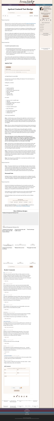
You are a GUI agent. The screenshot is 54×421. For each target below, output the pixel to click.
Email (30, 202)
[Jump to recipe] (7, 16)
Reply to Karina (6, 292)
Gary (4, 272)
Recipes (10, 4)
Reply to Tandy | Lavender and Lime (9, 327)
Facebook (16, 202)
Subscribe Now (46, 16)
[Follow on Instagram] (19, 396)
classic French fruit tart (31, 23)
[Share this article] (3, 16)
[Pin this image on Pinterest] (38, 20)
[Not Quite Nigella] (27, 2)
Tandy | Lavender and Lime (6, 321)
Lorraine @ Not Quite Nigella (8, 355)
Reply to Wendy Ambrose (8, 318)
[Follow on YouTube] (14, 396)
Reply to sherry (6, 309)
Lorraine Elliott (29, 417)
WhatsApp (26, 202)
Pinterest (21, 202)
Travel (44, 4)
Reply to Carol (6, 302)
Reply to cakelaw (7, 343)
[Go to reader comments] (5, 16)
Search (31, 12)
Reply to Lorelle (7, 337)
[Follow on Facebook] (26, 396)
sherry (4, 304)
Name (5, 369)
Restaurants (27, 4)
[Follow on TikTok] (24, 396)
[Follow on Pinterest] (21, 396)
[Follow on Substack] (16, 396)
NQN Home (27, 414)
